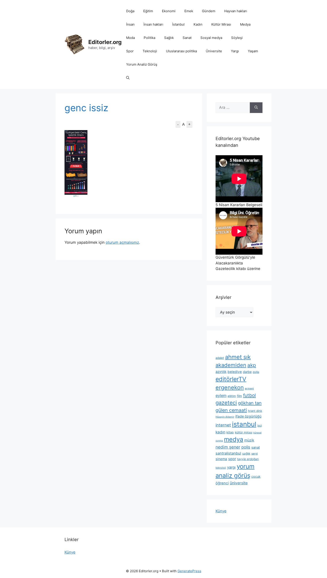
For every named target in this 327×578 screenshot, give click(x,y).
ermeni (249, 388)
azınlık (221, 371)
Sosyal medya (211, 38)
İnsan (130, 24)
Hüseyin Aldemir (225, 416)
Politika (149, 38)
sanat (255, 447)
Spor (130, 51)
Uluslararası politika (181, 51)
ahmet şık (238, 356)
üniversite (239, 483)
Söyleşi (237, 38)
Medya (245, 24)
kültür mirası (243, 432)
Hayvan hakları (235, 11)
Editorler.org (105, 42)
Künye (221, 511)
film (239, 396)
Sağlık (169, 38)
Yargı (235, 51)
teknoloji (221, 467)
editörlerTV (231, 379)
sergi (254, 453)
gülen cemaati (231, 410)
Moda (130, 38)
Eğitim (148, 11)
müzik (249, 440)
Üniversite (214, 51)
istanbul (244, 424)
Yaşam (253, 51)
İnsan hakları (153, 24)
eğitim (232, 396)
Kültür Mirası (221, 24)
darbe (247, 372)
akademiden (231, 365)
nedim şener (228, 447)
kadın (220, 432)
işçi (259, 425)
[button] (128, 78)
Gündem (208, 11)
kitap (230, 432)
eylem (221, 395)
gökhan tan (250, 403)
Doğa (130, 11)
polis (245, 447)
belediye (235, 372)
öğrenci (222, 483)
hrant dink (255, 411)
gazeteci (226, 402)
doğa (256, 372)
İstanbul (178, 24)
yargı (231, 467)
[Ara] (256, 107)
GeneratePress (189, 571)
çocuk (255, 476)
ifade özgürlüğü (248, 416)
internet (223, 425)
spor (232, 459)
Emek (188, 11)
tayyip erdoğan (248, 459)
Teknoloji (150, 51)
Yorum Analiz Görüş (141, 64)
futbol (249, 395)
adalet (220, 358)
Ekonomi (169, 11)
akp (251, 365)
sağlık (246, 453)
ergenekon (230, 387)
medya (233, 439)
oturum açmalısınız (122, 242)
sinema (221, 459)
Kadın (198, 24)
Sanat (187, 38)
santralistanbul (228, 453)
